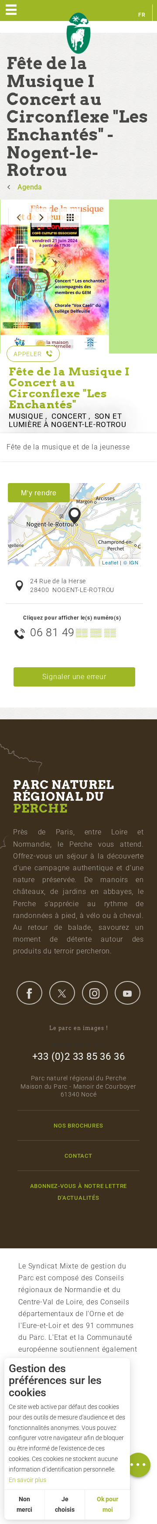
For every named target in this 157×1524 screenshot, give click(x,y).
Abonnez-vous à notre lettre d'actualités (78, 1192)
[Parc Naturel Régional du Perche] (78, 33)
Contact (78, 1156)
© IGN (131, 562)
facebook (29, 993)
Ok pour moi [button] (107, 1504)
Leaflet (110, 562)
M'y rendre (39, 492)
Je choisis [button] (65, 1504)
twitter (62, 993)
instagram (94, 993)
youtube (127, 993)
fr (142, 15)
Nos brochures (78, 1125)
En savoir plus (27, 1479)
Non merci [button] (24, 1504)
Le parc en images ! (78, 1028)
